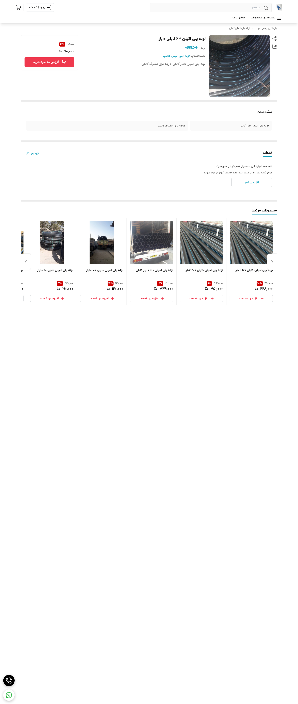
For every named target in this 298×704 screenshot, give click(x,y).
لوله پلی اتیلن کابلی (239, 28)
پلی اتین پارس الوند (266, 28)
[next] (26, 262)
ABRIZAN (191, 48)
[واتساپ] (9, 695)
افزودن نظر (33, 153)
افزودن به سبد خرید (46, 62)
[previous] (272, 262)
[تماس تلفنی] (9, 680)
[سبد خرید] (18, 7)
